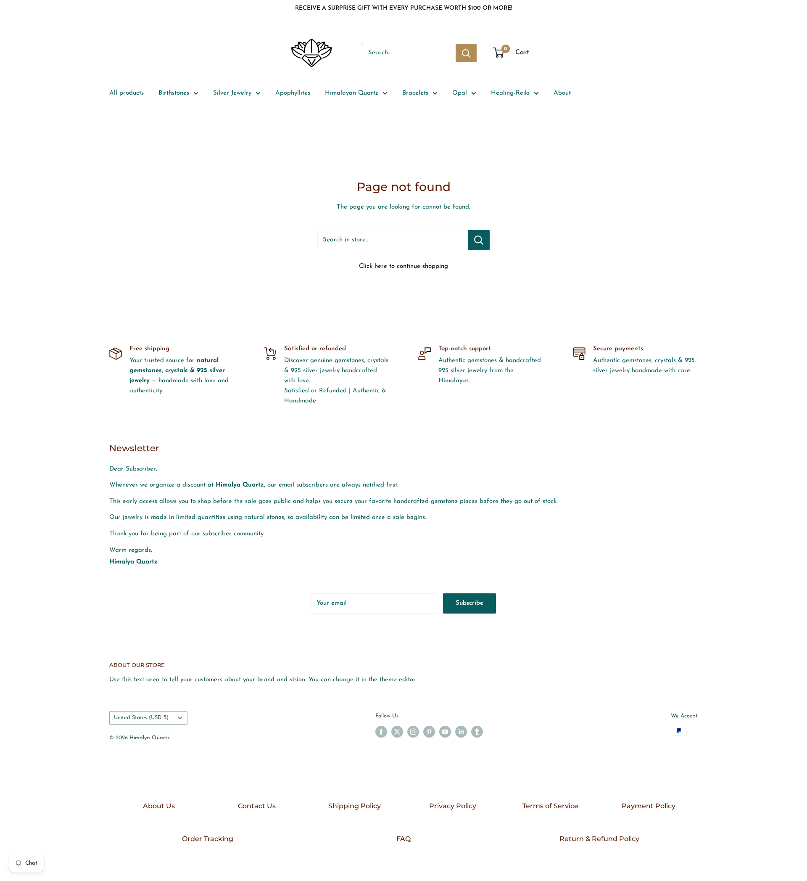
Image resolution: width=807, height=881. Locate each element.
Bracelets (415, 93)
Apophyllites (292, 93)
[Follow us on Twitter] (397, 732)
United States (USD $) (141, 717)
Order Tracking (207, 839)
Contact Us (257, 806)
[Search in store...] (479, 240)
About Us (159, 806)
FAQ (403, 839)
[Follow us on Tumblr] (477, 732)
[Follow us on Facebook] (381, 732)
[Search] (466, 53)
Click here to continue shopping (403, 266)
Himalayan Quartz (351, 93)
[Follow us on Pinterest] (429, 732)
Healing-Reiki (510, 93)
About (562, 93)
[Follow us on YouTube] (445, 732)
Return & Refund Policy (599, 839)
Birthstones (173, 93)
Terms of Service (550, 806)
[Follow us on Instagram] (413, 732)
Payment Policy (648, 806)
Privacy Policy (452, 806)
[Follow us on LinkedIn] (461, 732)
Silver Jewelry (232, 93)
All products (126, 93)
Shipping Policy (354, 806)
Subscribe (469, 603)
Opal (459, 93)
